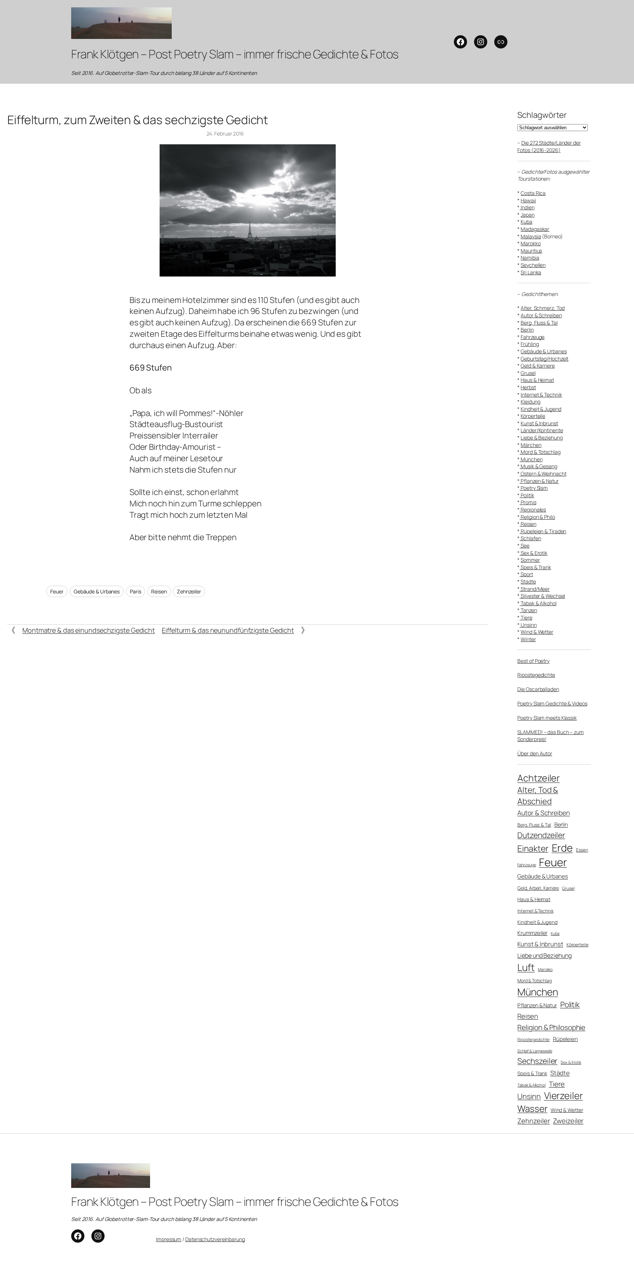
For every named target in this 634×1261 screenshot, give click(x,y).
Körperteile (533, 415)
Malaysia (531, 236)
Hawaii (528, 200)
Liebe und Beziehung (544, 955)
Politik (527, 495)
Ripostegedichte (536, 674)
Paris (135, 591)
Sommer (530, 559)
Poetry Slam (534, 487)
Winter (528, 639)
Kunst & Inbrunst (539, 423)
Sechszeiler (537, 1061)
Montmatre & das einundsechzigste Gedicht (88, 630)
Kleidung (530, 401)
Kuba (526, 221)
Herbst (528, 387)
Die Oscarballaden (538, 689)
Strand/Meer (535, 588)
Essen (582, 850)
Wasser (532, 1108)
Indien (527, 207)
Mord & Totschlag (540, 451)
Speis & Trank (535, 567)
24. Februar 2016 (225, 133)
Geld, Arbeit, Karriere (538, 888)
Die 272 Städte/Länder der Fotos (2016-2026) (548, 146)
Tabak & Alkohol (538, 603)
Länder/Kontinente (542, 430)
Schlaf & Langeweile (534, 1051)
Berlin (527, 329)
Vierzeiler (563, 1095)
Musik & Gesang (538, 466)
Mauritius (531, 250)
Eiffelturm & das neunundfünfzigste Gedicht (228, 630)
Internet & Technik (541, 394)
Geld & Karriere (538, 365)
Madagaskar (535, 228)
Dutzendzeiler (541, 835)
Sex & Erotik (533, 552)
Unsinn (528, 624)
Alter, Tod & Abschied (537, 795)
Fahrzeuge (532, 336)
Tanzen (528, 610)
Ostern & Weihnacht (543, 473)
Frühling (530, 343)
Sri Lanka (531, 272)
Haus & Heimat (537, 379)
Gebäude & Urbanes (97, 591)
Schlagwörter (542, 114)
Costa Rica (533, 192)
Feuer (56, 591)
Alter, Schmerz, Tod (543, 307)
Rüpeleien (565, 1039)
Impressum (168, 1239)
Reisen (159, 591)
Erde (562, 847)
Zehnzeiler (189, 591)
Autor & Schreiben (541, 315)
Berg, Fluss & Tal (539, 322)
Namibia (530, 257)
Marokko (530, 243)
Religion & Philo (537, 516)
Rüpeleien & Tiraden (543, 531)
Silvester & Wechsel (542, 595)
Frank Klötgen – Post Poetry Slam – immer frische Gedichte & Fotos (234, 54)
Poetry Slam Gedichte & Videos (552, 703)
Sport (526, 574)
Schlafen (530, 538)
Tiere (526, 617)
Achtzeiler (538, 778)
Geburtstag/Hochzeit (544, 358)
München (531, 459)
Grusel (528, 372)
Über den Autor (534, 753)
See (524, 545)
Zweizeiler (568, 1120)
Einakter (532, 848)
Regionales (533, 509)
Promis (528, 502)
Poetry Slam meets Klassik (547, 717)
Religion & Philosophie (551, 1027)
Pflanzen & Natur (539, 480)
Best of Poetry (533, 660)
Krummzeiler (532, 932)
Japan (528, 214)
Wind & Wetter (537, 631)
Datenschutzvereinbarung (215, 1239)
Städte (528, 581)
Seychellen (533, 264)
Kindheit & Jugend (541, 408)
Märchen (531, 444)
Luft (526, 967)
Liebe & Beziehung (541, 437)
